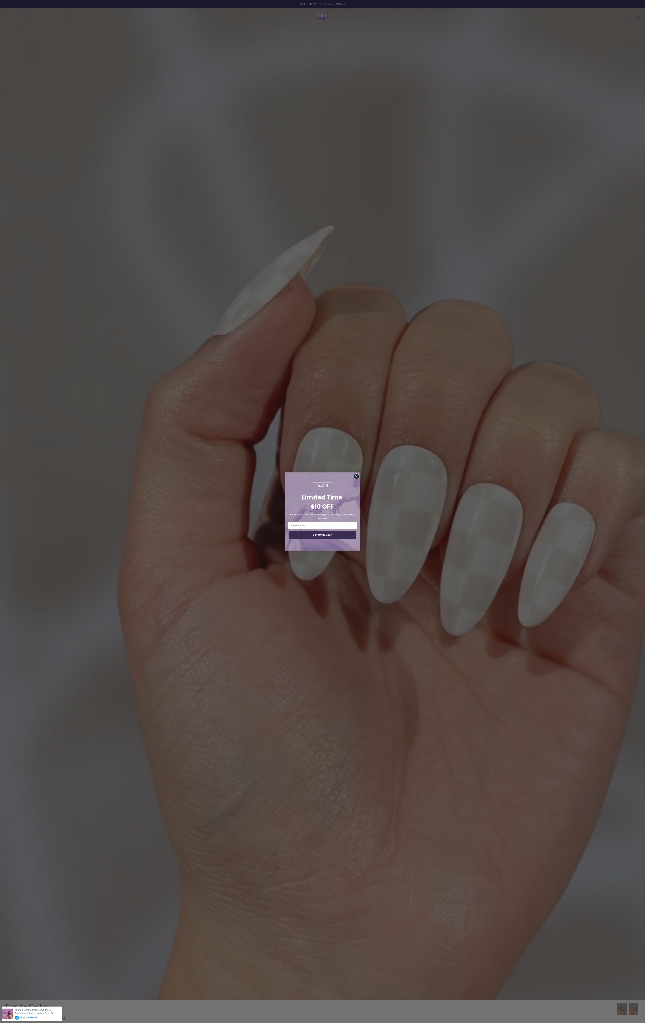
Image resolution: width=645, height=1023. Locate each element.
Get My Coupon (322, 535)
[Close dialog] (356, 476)
